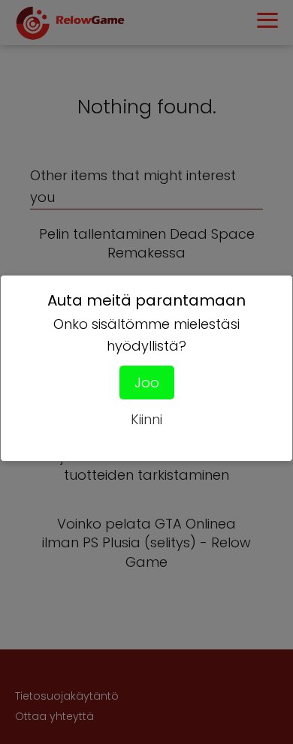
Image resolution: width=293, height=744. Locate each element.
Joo (146, 382)
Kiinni (146, 419)
